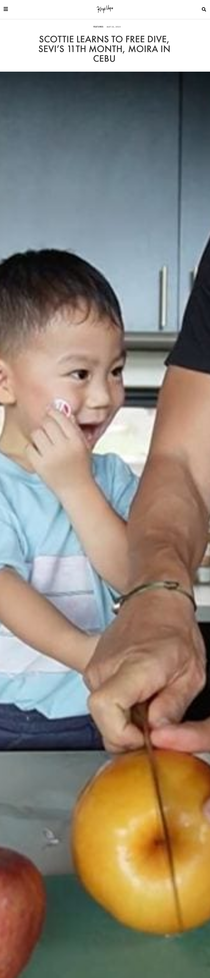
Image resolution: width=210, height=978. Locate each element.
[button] (204, 9)
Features (98, 26)
